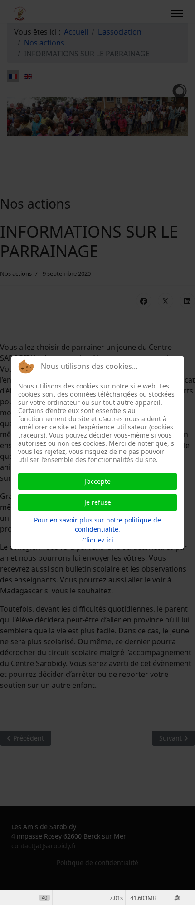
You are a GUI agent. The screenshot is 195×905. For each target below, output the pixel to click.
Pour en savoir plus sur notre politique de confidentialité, (97, 524)
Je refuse (97, 502)
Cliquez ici (97, 540)
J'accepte (97, 481)
